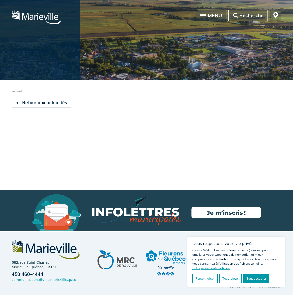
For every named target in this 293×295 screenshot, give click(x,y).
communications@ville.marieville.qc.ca (44, 279)
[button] (203, 15)
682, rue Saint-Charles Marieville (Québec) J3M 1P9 (36, 264)
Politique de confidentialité (211, 268)
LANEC (250, 287)
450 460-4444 (27, 274)
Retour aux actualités (44, 102)
